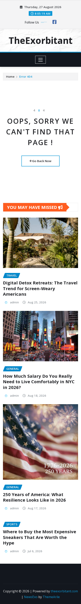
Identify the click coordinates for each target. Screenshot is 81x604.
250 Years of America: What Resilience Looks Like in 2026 (34, 497)
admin (14, 302)
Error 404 (25, 76)
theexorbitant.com (64, 591)
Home (10, 76)
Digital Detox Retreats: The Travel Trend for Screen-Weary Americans (40, 288)
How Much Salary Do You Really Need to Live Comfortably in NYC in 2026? (39, 381)
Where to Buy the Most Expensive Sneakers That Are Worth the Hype (39, 537)
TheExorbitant (41, 40)
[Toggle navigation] (40, 60)
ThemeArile (51, 597)
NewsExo (31, 597)
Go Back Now (41, 161)
